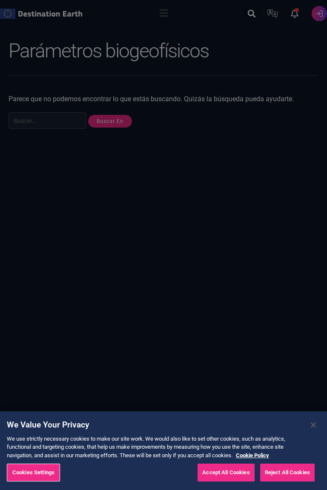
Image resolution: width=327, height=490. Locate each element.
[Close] (313, 425)
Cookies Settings (33, 472)
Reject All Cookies (287, 472)
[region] (163, 450)
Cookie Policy (252, 455)
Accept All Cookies (226, 472)
